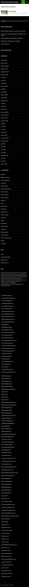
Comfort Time (4, 186)
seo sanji (16, 13)
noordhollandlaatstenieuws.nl (8, 345)
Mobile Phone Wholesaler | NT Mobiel (10, 41)
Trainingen (3, 281)
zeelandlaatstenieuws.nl (7, 369)
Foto (12, 277)
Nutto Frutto (4, 212)
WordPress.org (4, 262)
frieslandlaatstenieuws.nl (7, 316)
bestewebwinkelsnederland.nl (8, 434)
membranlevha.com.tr (6, 501)
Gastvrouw (19, 277)
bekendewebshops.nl (6, 428)
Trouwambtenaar (12, 281)
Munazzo (3, 200)
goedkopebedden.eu (6, 487)
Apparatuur (10, 272)
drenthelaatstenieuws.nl (7, 306)
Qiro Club (3, 217)
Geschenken (23, 277)
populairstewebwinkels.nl (7, 447)
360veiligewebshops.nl (7, 413)
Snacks (20, 278)
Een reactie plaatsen (23, 13)
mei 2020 (3, 149)
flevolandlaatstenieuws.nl (7, 314)
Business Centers (4, 274)
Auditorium (15, 272)
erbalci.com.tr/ (5, 567)
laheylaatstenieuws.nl (6, 327)
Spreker (17, 279)
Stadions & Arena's (23, 279)
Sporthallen (13, 279)
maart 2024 (4, 83)
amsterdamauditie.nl (6, 295)
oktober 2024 (4, 69)
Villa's (10, 282)
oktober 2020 (4, 141)
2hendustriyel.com (6, 527)
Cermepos (3, 183)
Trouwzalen (18, 281)
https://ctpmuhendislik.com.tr (8, 559)
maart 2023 (4, 92)
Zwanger (15, 284)
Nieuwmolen (4, 206)
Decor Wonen (4, 191)
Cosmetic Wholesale (6, 189)
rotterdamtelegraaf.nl (6, 356)
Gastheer (15, 277)
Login (2, 254)
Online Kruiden (5, 214)
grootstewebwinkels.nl (7, 444)
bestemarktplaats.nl (6, 431)
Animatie (6, 272)
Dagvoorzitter (3, 275)
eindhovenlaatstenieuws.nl (8, 311)
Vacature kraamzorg (5, 282)
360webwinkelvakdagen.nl (8, 423)
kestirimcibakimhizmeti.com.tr (9, 467)
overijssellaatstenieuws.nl (7, 348)
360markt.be (4, 397)
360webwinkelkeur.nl (6, 418)
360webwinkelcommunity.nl (8, 415)
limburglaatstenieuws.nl (7, 329)
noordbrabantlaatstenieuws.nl (9, 340)
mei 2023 (3, 89)
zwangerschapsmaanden (5, 285)
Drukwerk (20, 275)
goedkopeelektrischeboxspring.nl (9, 472)
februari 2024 (4, 86)
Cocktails (17, 274)
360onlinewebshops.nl (7, 407)
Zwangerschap (20, 284)
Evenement (3, 277)
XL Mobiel (3, 243)
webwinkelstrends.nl (6, 452)
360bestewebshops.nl (6, 383)
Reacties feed (4, 260)
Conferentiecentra (22, 274)
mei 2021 (3, 129)
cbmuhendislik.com (6, 455)
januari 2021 (4, 135)
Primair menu (27, 2)
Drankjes (16, 275)
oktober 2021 (4, 118)
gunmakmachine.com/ (6, 573)
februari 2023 (4, 94)
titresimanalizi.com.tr (6, 464)
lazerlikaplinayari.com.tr (7, 469)
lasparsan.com (5, 495)
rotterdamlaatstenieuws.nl (8, 351)
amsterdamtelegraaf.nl (7, 300)
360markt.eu (4, 394)
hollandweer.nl (5, 324)
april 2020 (3, 152)
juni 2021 (3, 126)
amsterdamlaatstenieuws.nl (8, 298)
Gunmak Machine (5, 44)
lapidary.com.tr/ (5, 539)
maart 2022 (4, 109)
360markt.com (5, 399)
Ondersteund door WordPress (7, 585)
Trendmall (3, 229)
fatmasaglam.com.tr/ (6, 570)
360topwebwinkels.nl (6, 410)
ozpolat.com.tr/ (5, 536)
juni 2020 (3, 146)
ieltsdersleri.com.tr (6, 550)
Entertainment (25, 275)
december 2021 (5, 112)
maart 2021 (4, 132)
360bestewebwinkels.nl (7, 386)
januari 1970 (4, 164)
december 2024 (5, 66)
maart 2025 (4, 60)
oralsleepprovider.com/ (7, 565)
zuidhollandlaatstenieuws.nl (8, 372)
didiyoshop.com (5, 498)
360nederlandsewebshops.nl (8, 402)
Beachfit (3, 174)
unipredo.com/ (5, 541)
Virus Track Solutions (6, 238)
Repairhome (4, 223)
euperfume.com (5, 524)
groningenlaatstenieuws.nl (8, 322)
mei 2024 (3, 80)
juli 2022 (3, 103)
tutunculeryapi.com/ (6, 556)
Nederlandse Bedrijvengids (9, 2)
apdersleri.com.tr (5, 547)
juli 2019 (3, 158)
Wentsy (3, 240)
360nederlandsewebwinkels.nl (9, 405)
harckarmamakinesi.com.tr (8, 504)
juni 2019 (3, 161)
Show (18, 278)
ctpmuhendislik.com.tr (7, 553)
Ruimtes (11, 278)
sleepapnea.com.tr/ (6, 576)
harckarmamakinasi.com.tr (8, 507)
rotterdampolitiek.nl (6, 353)
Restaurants (7, 278)
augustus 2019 (4, 155)
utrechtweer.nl (5, 366)
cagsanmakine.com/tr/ (7, 530)
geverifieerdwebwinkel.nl (7, 442)
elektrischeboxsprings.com (8, 475)
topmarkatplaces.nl (6, 450)
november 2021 (5, 115)
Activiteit (2, 272)
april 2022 (3, 106)
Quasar (2, 220)
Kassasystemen (4, 197)
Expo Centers (8, 277)
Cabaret (9, 274)
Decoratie (11, 275)
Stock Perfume (4, 226)
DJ (13, 275)
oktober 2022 (4, 100)
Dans (8, 275)
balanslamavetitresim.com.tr (8, 458)
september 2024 (5, 71)
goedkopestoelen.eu (6, 490)
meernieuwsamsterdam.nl (7, 332)
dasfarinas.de (4, 521)
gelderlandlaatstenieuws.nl (8, 319)
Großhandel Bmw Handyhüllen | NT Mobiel (11, 38)
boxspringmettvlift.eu (6, 481)
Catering (13, 274)
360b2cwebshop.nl (6, 378)
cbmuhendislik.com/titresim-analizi (10, 516)
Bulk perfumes (12, 11)
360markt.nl (4, 391)
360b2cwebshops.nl (6, 381)
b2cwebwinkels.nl (5, 426)
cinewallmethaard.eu (6, 484)
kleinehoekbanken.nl (6, 478)
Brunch (25, 272)
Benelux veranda (5, 177)
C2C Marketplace (5, 180)
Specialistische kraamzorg (6, 279)
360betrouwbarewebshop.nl (8, 389)
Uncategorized (4, 232)
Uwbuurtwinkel (5, 235)
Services (14, 278)
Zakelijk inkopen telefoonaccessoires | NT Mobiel (13, 31)
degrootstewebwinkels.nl (7, 436)
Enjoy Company (5, 194)
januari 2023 (4, 97)
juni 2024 (3, 77)
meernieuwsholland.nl (7, 335)
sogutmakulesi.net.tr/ (6, 562)
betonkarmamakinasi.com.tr (8, 513)
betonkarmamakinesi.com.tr (8, 510)
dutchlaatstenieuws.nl (6, 308)
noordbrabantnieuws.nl (7, 343)
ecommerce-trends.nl (6, 439)
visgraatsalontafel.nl (6, 493)
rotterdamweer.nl (5, 359)
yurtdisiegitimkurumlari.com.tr (9, 544)
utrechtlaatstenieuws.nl (7, 361)
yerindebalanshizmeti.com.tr (8, 461)
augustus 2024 (4, 74)
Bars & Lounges (21, 272)
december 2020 (5, 138)
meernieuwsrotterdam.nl (7, 337)
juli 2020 (3, 143)
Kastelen (2, 278)
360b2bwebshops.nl (6, 376)
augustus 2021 (4, 120)
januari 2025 (4, 63)
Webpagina (14, 282)
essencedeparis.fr (5, 518)
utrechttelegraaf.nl (6, 364)
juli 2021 (3, 123)
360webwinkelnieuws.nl (7, 420)
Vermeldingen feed (5, 257)
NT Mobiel (3, 209)
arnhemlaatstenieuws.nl (7, 303)
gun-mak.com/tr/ (5, 533)
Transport (7, 281)
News (2, 203)
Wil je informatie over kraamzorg (7, 284)
